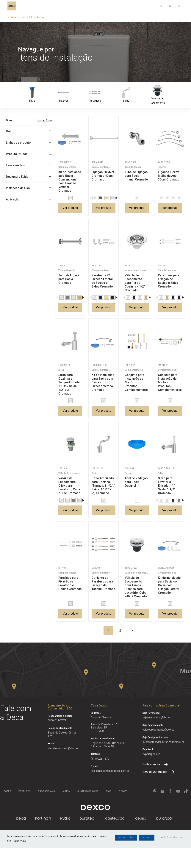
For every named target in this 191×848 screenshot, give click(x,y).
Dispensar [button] (146, 837)
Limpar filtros (44, 120)
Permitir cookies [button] (126, 837)
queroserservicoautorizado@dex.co (163, 741)
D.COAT (123, 791)
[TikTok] (186, 791)
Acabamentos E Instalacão (27, 17)
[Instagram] (162, 791)
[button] (170, 838)
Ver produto (70, 208)
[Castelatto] (115, 818)
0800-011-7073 (57, 720)
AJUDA (66, 791)
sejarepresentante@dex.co (158, 729)
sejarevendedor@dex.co (157, 717)
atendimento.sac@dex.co (63, 748)
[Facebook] (170, 791)
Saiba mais (19, 840)
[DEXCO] (95, 807)
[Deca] (11, 5)
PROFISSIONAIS (46, 791)
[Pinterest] (155, 791)
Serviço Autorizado (155, 772)
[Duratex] (87, 818)
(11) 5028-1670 (100, 758)
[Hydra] (65, 818)
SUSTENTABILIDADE (87, 791)
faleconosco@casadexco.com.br (110, 770)
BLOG (108, 791)
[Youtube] (178, 791)
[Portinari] (43, 818)
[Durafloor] (165, 818)
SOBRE (7, 791)
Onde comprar (152, 764)
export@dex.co (151, 754)
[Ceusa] (141, 818)
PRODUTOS (24, 791)
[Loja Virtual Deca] (170, 5)
